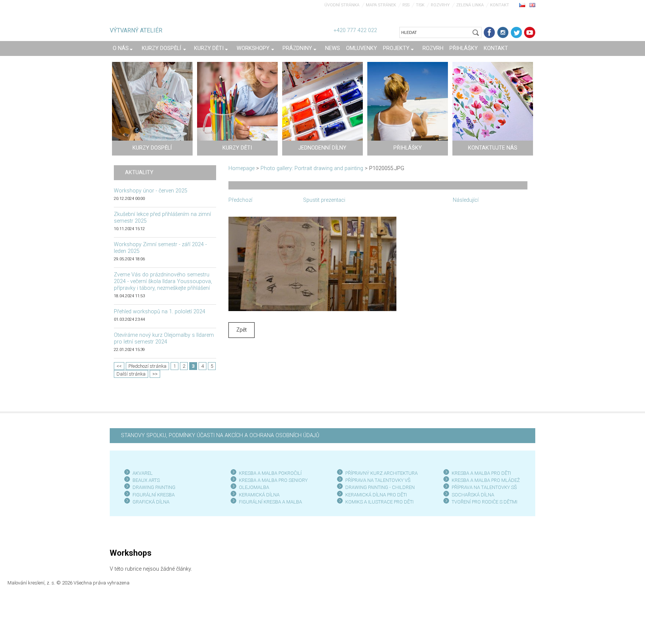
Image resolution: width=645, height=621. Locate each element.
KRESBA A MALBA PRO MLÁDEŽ (486, 480)
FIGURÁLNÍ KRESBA (154, 495)
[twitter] (516, 32)
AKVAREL (143, 473)
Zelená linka (470, 5)
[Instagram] (502, 32)
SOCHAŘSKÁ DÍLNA (473, 495)
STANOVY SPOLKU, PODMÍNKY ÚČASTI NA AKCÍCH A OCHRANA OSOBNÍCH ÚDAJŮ (220, 435)
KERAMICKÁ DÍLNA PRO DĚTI (376, 495)
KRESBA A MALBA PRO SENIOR (272, 480)
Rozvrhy (440, 5)
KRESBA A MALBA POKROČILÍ (270, 473)
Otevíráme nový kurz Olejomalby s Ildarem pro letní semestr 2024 (164, 338)
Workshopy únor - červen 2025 (150, 191)
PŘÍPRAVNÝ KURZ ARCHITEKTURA (381, 473)
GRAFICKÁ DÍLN (149, 502)
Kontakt (499, 5)
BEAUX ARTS (146, 480)
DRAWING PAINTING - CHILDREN (380, 487)
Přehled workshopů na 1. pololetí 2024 (159, 311)
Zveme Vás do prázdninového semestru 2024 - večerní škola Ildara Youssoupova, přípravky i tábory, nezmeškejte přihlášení (163, 281)
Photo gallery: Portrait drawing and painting (312, 168)
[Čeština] (522, 5)
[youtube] (529, 32)
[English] (532, 5)
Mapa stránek (381, 5)
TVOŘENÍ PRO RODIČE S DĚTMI (484, 502)
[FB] (489, 32)
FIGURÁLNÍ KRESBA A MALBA (270, 502)
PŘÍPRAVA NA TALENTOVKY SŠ (484, 487)
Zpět (241, 330)
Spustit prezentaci (324, 200)
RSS (405, 5)
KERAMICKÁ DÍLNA (259, 495)
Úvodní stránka (341, 5)
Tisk (420, 5)
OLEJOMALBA (254, 487)
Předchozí (240, 200)
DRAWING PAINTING (154, 487)
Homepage (241, 168)
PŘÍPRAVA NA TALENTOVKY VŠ (378, 480)
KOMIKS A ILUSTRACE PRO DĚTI (379, 502)
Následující (466, 200)
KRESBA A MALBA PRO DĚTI (481, 473)
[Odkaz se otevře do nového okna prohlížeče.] (312, 263)
